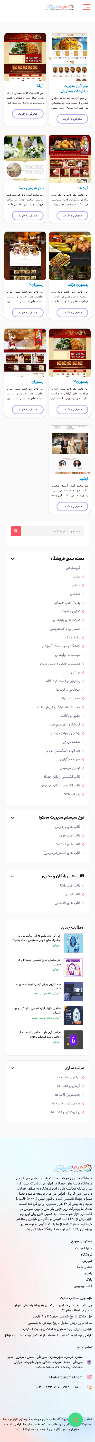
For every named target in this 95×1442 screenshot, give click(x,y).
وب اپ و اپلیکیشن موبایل (62, 750)
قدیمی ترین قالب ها (66, 1103)
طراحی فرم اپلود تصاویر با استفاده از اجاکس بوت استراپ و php (40, 1034)
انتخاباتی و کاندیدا (68, 690)
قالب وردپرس (83, 1286)
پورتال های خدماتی (67, 602)
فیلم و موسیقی (70, 768)
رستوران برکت (77, 285)
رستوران (37, 382)
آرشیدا (83, 479)
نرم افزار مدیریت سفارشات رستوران (74, 88)
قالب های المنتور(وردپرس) (62, 853)
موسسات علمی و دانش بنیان (60, 663)
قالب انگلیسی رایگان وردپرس (60, 785)
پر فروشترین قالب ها (65, 1112)
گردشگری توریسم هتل (64, 724)
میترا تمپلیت (83, 1248)
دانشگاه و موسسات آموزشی (61, 646)
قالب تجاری (72, 894)
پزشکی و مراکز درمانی (65, 733)
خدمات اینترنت (70, 698)
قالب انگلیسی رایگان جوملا (62, 777)
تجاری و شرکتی (70, 611)
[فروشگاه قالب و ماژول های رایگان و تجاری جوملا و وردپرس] (59, 7)
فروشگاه (86, 1254)
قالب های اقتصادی (67, 903)
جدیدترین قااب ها (67, 1095)
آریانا (40, 86)
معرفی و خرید (72, 119)
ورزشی (75, 672)
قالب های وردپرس (67, 827)
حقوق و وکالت (70, 716)
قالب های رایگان (69, 885)
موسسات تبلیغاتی (67, 655)
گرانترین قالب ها (68, 1086)
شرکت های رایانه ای (66, 620)
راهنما (88, 1273)
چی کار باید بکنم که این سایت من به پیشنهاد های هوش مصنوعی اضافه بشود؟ (36, 937)
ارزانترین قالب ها (68, 1077)
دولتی (76, 576)
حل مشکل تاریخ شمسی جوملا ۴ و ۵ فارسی (39, 962)
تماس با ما (84, 1267)
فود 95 (82, 188)
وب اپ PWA (71, 794)
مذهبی (75, 585)
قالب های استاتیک (67, 844)
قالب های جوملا (69, 835)
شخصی (75, 594)
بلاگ (89, 1280)
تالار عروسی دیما (31, 188)
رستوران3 (80, 382)
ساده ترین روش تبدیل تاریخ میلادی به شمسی (38, 986)
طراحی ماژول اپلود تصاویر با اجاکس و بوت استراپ (36, 1010)
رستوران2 (36, 285)
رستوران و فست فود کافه (63, 681)
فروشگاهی (73, 568)
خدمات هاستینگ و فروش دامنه (58, 707)
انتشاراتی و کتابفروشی (65, 629)
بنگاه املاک (72, 637)
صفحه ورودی (71, 742)
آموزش (87, 1261)
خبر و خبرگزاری (70, 759)
